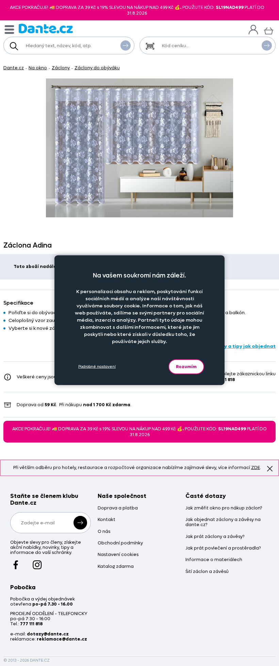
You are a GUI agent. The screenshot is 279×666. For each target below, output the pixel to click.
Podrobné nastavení (97, 366)
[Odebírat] (80, 522)
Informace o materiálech (213, 559)
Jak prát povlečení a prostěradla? (223, 548)
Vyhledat (125, 45)
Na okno (38, 68)
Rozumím (186, 366)
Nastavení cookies (118, 554)
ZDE (255, 467)
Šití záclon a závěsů (207, 571)
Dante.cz (13, 68)
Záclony (61, 68)
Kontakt (106, 519)
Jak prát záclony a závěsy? (214, 536)
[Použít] (267, 45)
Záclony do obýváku (97, 68)
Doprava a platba (118, 508)
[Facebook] (16, 561)
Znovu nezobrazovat (270, 468)
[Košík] (269, 30)
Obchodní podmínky (120, 543)
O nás (104, 531)
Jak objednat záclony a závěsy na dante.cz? (223, 522)
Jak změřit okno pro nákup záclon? (223, 508)
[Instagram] (37, 561)
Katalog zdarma (116, 566)
